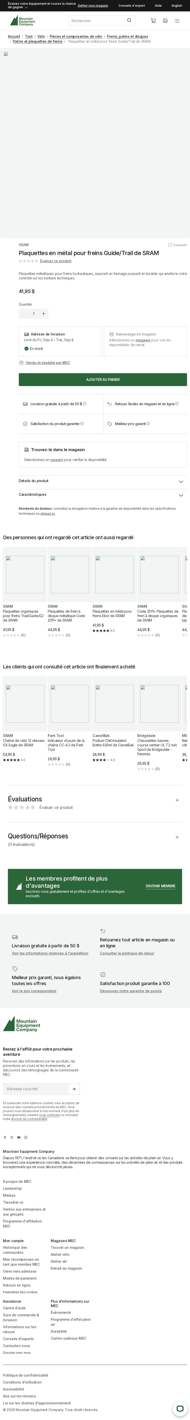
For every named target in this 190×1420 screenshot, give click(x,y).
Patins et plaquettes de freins (38, 41)
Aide (158, 5)
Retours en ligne (16, 1285)
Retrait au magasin (66, 1268)
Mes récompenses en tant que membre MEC (21, 1261)
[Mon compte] (165, 21)
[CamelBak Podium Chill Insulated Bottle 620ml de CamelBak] (115, 723)
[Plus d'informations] (84, 404)
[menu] (177, 21)
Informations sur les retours (19, 1329)
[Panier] (153, 21)
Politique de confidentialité (25, 1375)
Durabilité (59, 1331)
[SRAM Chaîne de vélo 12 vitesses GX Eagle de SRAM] (25, 723)
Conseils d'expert (132, 5)
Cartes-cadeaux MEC (68, 1338)
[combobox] (105, 21)
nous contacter (49, 1115)
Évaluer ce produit (55, 261)
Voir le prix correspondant (34, 991)
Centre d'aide (14, 1308)
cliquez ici (47, 513)
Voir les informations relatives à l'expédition (50, 953)
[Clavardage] (180, 1408)
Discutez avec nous (17, 1352)
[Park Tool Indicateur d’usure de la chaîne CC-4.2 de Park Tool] (70, 725)
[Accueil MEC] (22, 20)
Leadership (12, 1188)
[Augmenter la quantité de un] (43, 314)
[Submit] (129, 20)
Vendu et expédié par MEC (48, 363)
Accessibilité (13, 1389)
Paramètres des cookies (20, 1292)
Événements (61, 1312)
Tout (29, 36)
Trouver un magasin (67, 1247)
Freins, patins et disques (127, 36)
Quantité (25, 304)
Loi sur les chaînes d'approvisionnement (37, 1403)
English (177, 5)
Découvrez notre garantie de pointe (131, 991)
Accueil (14, 36)
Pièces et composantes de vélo (76, 36)
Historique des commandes (15, 1250)
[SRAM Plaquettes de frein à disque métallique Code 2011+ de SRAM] (70, 596)
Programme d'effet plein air (71, 1321)
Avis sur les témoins (19, 1396)
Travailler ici (13, 1202)
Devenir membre (160, 886)
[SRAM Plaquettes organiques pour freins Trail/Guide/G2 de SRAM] (25, 596)
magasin (143, 340)
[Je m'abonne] (74, 1089)
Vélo (41, 36)
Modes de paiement (19, 1278)
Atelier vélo (60, 1254)
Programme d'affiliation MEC (22, 1223)
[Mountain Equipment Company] (43, 1024)
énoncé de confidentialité (29, 1119)
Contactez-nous (16, 1346)
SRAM (24, 245)
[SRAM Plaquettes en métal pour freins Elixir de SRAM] (115, 594)
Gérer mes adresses (20, 1271)
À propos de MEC (17, 1181)
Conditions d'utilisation (22, 1382)
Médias (9, 1195)
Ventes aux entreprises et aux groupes (24, 1211)
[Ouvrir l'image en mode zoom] (95, 143)
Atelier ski (59, 1261)
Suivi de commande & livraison (21, 1317)
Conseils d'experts (18, 1339)
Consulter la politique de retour (127, 953)
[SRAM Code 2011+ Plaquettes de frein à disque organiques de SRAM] (159, 596)
